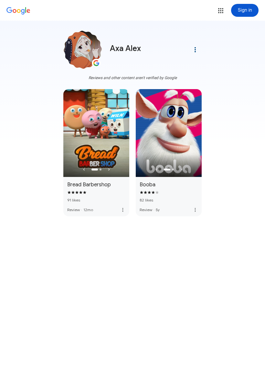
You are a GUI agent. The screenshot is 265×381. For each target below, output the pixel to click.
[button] (220, 10)
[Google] (18, 11)
